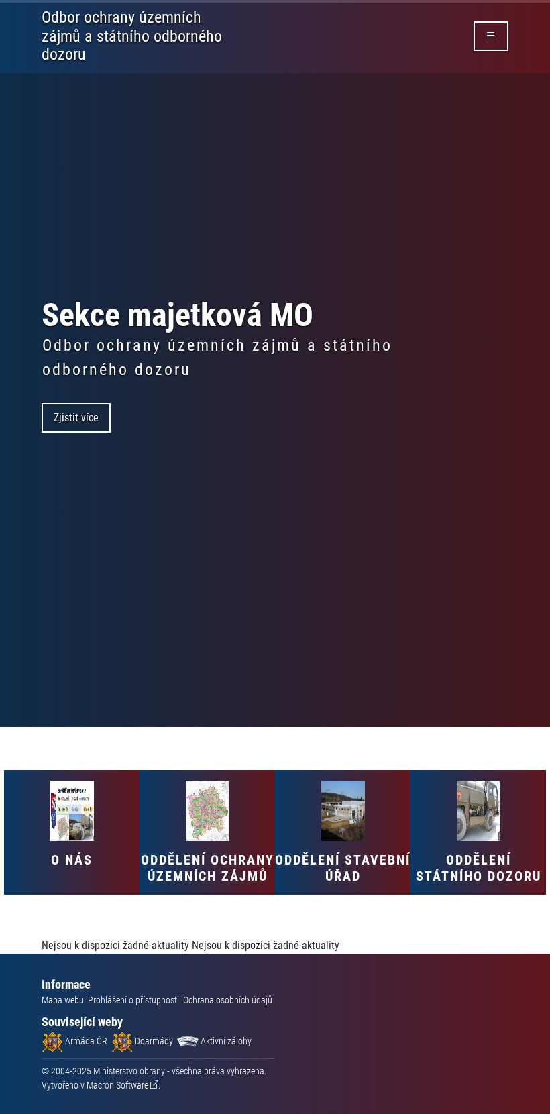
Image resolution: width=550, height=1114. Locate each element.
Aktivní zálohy (225, 1041)
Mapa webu (63, 1000)
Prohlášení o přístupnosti (133, 1000)
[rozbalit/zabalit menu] (491, 36)
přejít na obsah (35, 9)
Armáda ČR (85, 1041)
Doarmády (153, 1041)
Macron (117, 1085)
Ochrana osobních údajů (227, 1000)
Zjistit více (76, 417)
